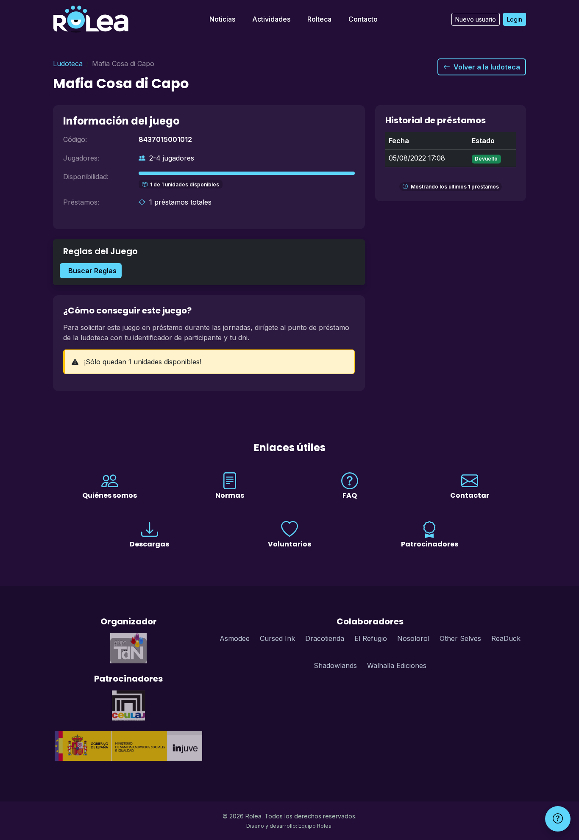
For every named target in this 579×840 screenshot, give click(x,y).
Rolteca (319, 19)
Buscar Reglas (92, 270)
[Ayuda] (558, 819)
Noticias (222, 19)
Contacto (363, 19)
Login (514, 19)
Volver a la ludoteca (487, 67)
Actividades (271, 19)
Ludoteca (68, 63)
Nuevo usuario (475, 19)
